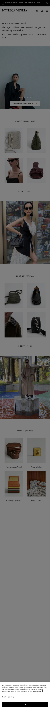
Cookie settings (8, 697)
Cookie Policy (37, 691)
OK (25, 704)
